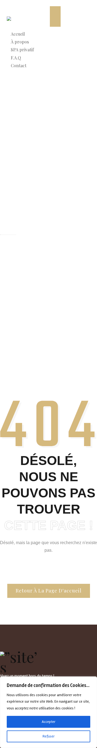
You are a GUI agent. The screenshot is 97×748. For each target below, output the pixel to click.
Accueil (18, 34)
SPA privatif (22, 49)
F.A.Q (16, 57)
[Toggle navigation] (55, 16)
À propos (20, 42)
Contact (18, 65)
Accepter (49, 721)
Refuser (49, 736)
